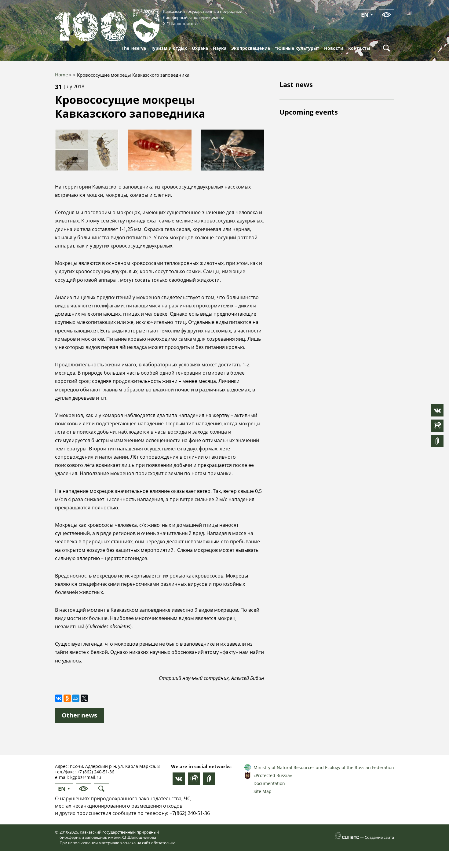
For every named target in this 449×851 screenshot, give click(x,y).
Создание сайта (379, 837)
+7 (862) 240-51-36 (95, 772)
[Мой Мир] (75, 698)
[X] (84, 698)
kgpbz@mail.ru (85, 777)
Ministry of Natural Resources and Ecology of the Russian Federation (324, 767)
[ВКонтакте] (58, 698)
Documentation (269, 783)
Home (61, 75)
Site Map (263, 791)
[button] (87, 150)
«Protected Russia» (273, 775)
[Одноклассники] (67, 698)
